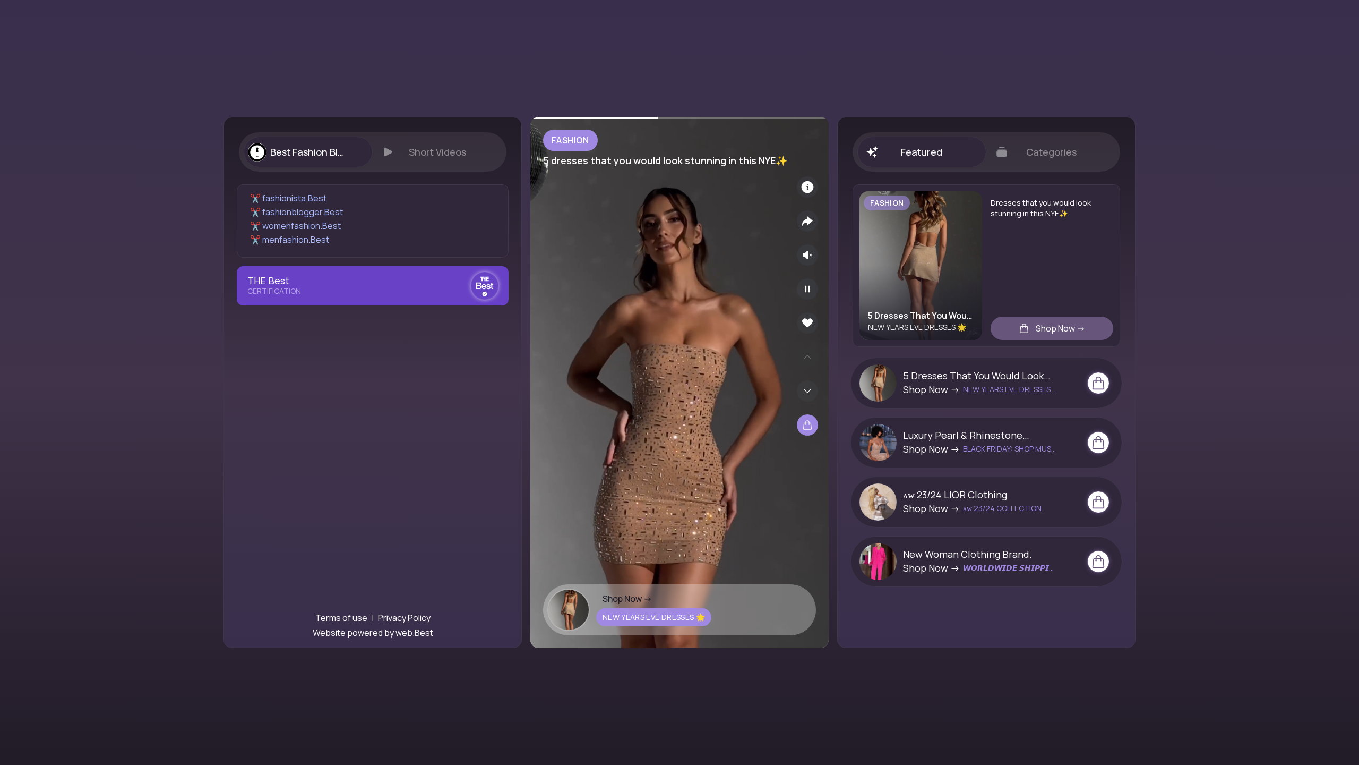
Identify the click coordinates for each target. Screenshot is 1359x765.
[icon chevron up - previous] (807, 357)
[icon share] (807, 221)
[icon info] (807, 187)
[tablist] (372, 152)
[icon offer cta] (1098, 383)
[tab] (308, 152)
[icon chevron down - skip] (807, 391)
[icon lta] (807, 425)
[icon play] (807, 289)
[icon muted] (807, 255)
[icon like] (807, 323)
